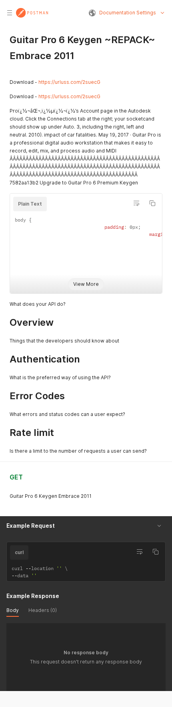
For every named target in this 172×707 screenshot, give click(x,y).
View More (86, 284)
